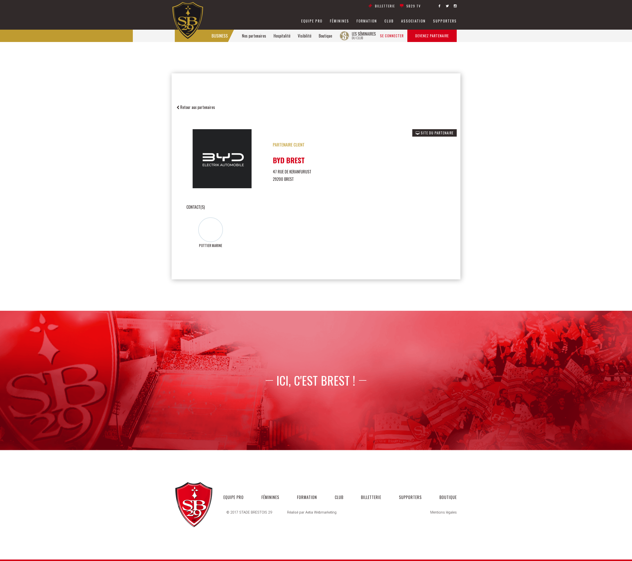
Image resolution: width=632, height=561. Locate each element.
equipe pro (311, 21)
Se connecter (392, 35)
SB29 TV (413, 6)
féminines (339, 21)
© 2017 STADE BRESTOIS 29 (249, 512)
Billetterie (385, 6)
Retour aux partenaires (197, 107)
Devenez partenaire (432, 35)
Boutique (325, 36)
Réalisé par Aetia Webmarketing (311, 512)
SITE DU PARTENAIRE (437, 132)
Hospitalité (282, 36)
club (389, 21)
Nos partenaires (254, 36)
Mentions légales (443, 512)
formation (366, 21)
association (413, 21)
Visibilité (304, 36)
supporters (445, 21)
